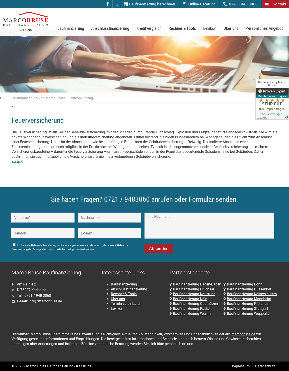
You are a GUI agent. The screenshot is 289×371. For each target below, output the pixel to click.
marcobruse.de (243, 334)
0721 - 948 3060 (243, 4)
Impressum (241, 366)
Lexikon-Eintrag (80, 98)
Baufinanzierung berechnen (152, 4)
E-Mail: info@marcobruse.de (39, 301)
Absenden (159, 248)
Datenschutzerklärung (43, 245)
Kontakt (278, 4)
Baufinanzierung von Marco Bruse (38, 98)
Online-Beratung (202, 4)
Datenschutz (265, 366)
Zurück (17, 161)
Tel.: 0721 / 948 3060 (34, 295)
